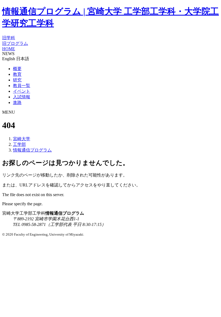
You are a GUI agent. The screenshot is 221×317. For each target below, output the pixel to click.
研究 (17, 80)
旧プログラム (15, 43)
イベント (21, 91)
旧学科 (8, 37)
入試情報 (21, 97)
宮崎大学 (21, 138)
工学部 (19, 144)
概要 (17, 68)
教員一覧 (21, 85)
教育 (17, 74)
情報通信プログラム (32, 150)
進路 (17, 102)
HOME (8, 48)
